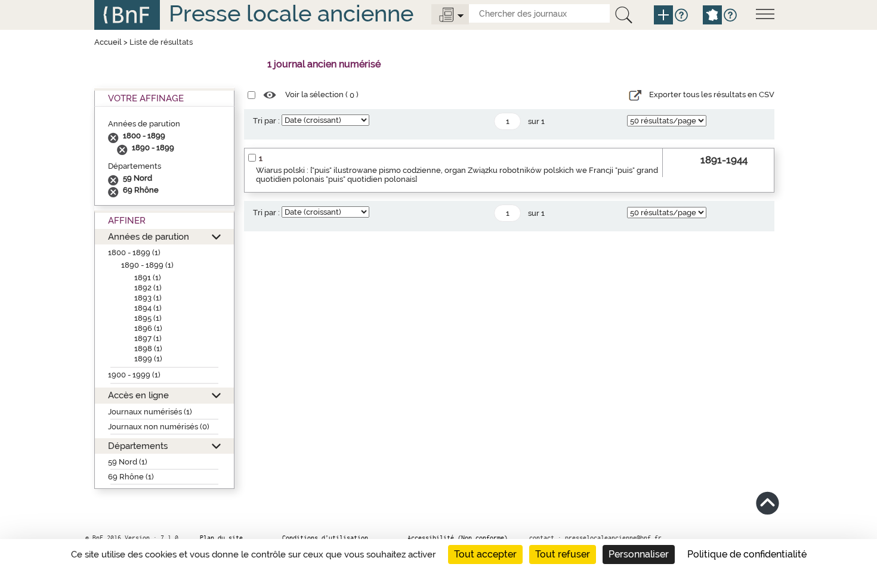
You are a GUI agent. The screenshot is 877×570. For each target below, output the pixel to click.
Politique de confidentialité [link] (747, 554)
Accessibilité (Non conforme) (457, 537)
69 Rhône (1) (131, 476)
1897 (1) (148, 338)
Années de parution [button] (148, 236)
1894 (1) (148, 307)
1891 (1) (147, 277)
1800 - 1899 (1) (134, 252)
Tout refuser (562, 554)
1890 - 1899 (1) (147, 265)
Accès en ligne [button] (138, 395)
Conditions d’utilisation (325, 537)
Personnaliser (639, 554)
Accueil (108, 42)
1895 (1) (148, 318)
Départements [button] (138, 446)
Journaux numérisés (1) (150, 411)
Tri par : (266, 120)
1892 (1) (148, 287)
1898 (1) (148, 348)
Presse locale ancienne (291, 13)
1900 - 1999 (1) (134, 374)
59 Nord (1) (127, 461)
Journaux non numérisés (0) (158, 426)
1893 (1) (148, 297)
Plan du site (221, 537)
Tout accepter (485, 554)
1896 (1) (148, 328)
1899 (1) (148, 358)
